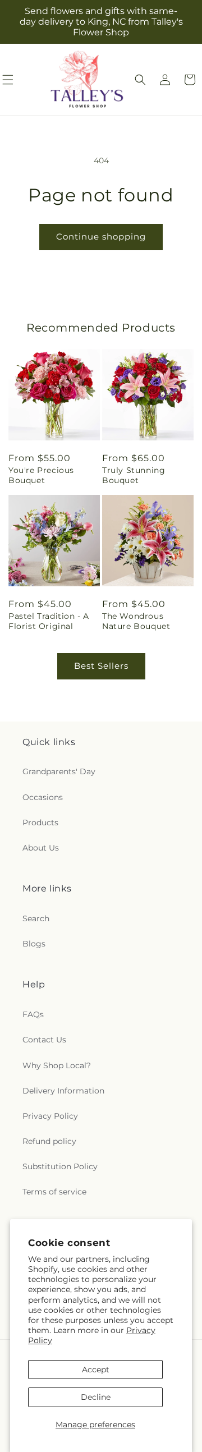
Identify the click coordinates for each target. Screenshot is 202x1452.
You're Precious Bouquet (41, 475)
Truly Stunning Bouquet (133, 475)
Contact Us (44, 1040)
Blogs (33, 944)
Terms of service (54, 1192)
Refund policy (49, 1141)
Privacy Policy (50, 1116)
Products (40, 822)
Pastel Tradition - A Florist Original (48, 621)
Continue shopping (101, 236)
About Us (40, 848)
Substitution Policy (60, 1166)
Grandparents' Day (58, 771)
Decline (96, 1397)
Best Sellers (101, 665)
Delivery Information (63, 1091)
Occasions (42, 797)
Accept (95, 1369)
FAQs (33, 1014)
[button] (140, 79)
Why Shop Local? (56, 1065)
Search (35, 918)
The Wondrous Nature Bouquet (136, 621)
